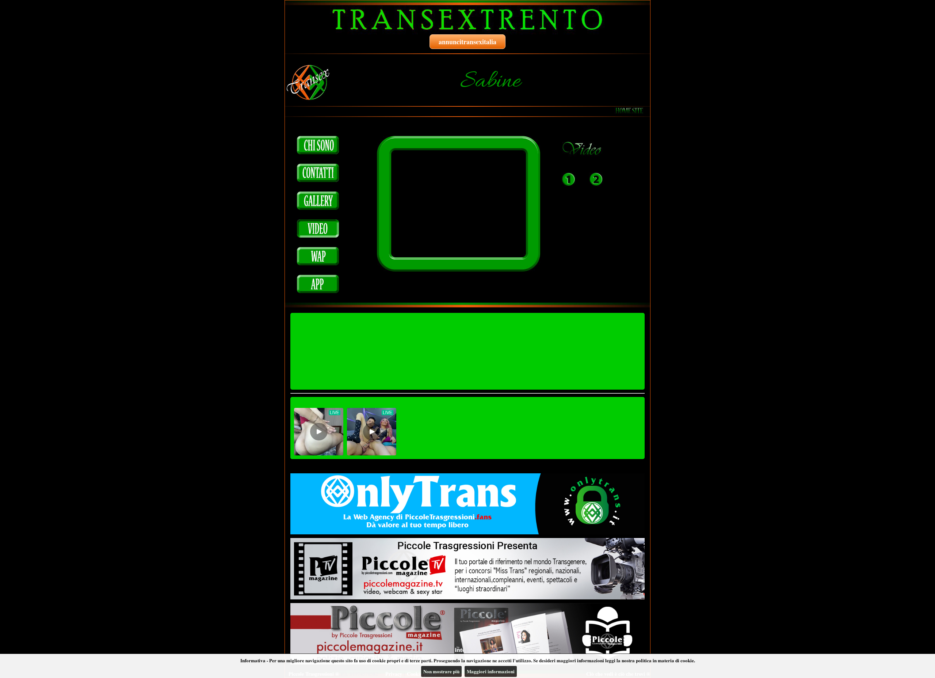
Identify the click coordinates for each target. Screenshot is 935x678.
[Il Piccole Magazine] (467, 633)
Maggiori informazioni (491, 671)
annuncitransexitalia (467, 41)
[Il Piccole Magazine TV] (467, 568)
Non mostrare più (441, 671)
